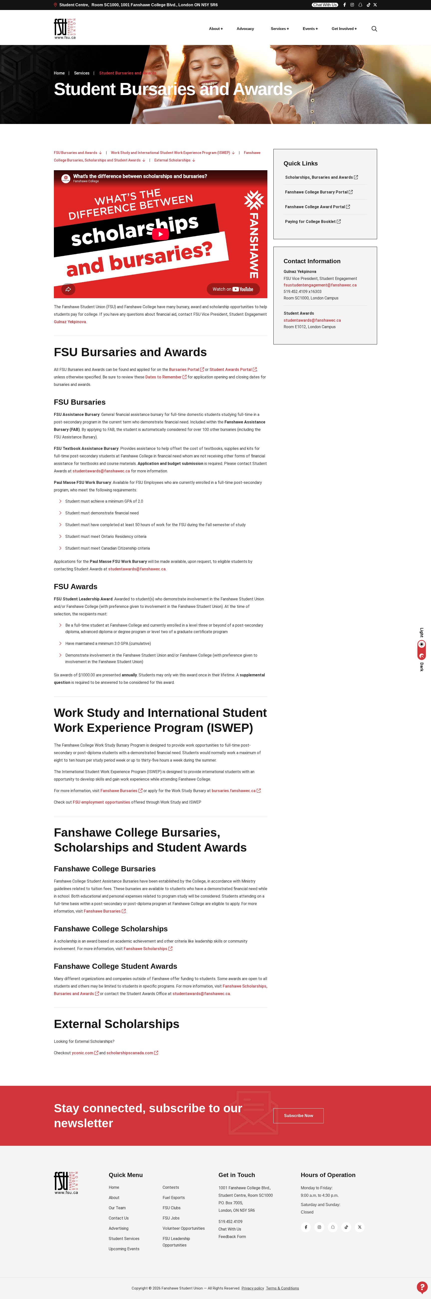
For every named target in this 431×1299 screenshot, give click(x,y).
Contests (171, 1187)
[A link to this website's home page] (65, 29)
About (214, 28)
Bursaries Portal (184, 369)
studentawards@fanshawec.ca (101, 471)
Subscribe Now (298, 1116)
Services (278, 28)
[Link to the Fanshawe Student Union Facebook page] (344, 5)
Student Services (124, 1238)
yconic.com (83, 1053)
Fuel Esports (174, 1197)
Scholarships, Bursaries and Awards (319, 177)
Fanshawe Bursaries (119, 790)
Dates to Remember (164, 377)
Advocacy (245, 28)
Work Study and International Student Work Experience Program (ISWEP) (171, 153)
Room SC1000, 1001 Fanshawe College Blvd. (138, 5)
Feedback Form (232, 1236)
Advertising (118, 1228)
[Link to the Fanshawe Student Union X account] (375, 5)
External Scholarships (173, 160)
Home (59, 73)
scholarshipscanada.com (130, 1053)
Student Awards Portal (231, 369)
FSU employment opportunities (101, 802)
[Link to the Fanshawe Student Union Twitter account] (360, 1227)
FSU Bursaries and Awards (76, 153)
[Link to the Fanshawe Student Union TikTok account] (368, 5)
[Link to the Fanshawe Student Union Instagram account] (352, 5)
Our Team (117, 1208)
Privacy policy (253, 1288)
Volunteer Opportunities (184, 1228)
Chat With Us (325, 5)
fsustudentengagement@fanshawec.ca (320, 285)
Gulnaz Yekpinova (70, 321)
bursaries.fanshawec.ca (234, 790)
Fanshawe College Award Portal (315, 206)
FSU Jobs (171, 1218)
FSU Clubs (172, 1208)
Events (309, 28)
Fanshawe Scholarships (146, 948)
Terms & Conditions (282, 1288)
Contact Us (119, 1218)
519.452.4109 (230, 1221)
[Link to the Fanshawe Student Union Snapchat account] (360, 5)
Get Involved (343, 28)
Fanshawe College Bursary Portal (317, 192)
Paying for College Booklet (311, 221)
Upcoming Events (124, 1249)
